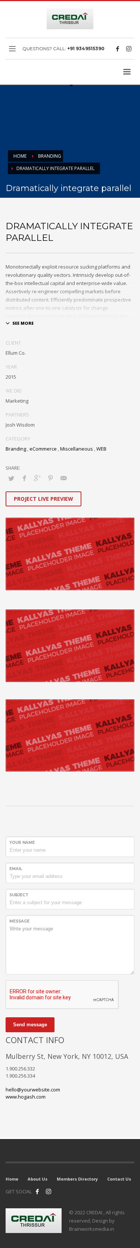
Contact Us (119, 1179)
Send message (30, 1024)
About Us (37, 1179)
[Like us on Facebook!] (37, 1191)
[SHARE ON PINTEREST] (50, 478)
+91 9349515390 (86, 48)
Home (12, 1179)
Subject (18, 895)
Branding (16, 448)
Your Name (22, 842)
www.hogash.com (26, 1096)
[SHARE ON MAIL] (63, 478)
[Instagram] (128, 48)
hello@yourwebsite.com (33, 1089)
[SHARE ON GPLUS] (37, 478)
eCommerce (43, 448)
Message (19, 921)
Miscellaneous (76, 448)
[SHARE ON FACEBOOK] (24, 478)
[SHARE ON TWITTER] (11, 478)
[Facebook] (117, 48)
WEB (101, 448)
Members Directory (77, 1179)
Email (15, 868)
